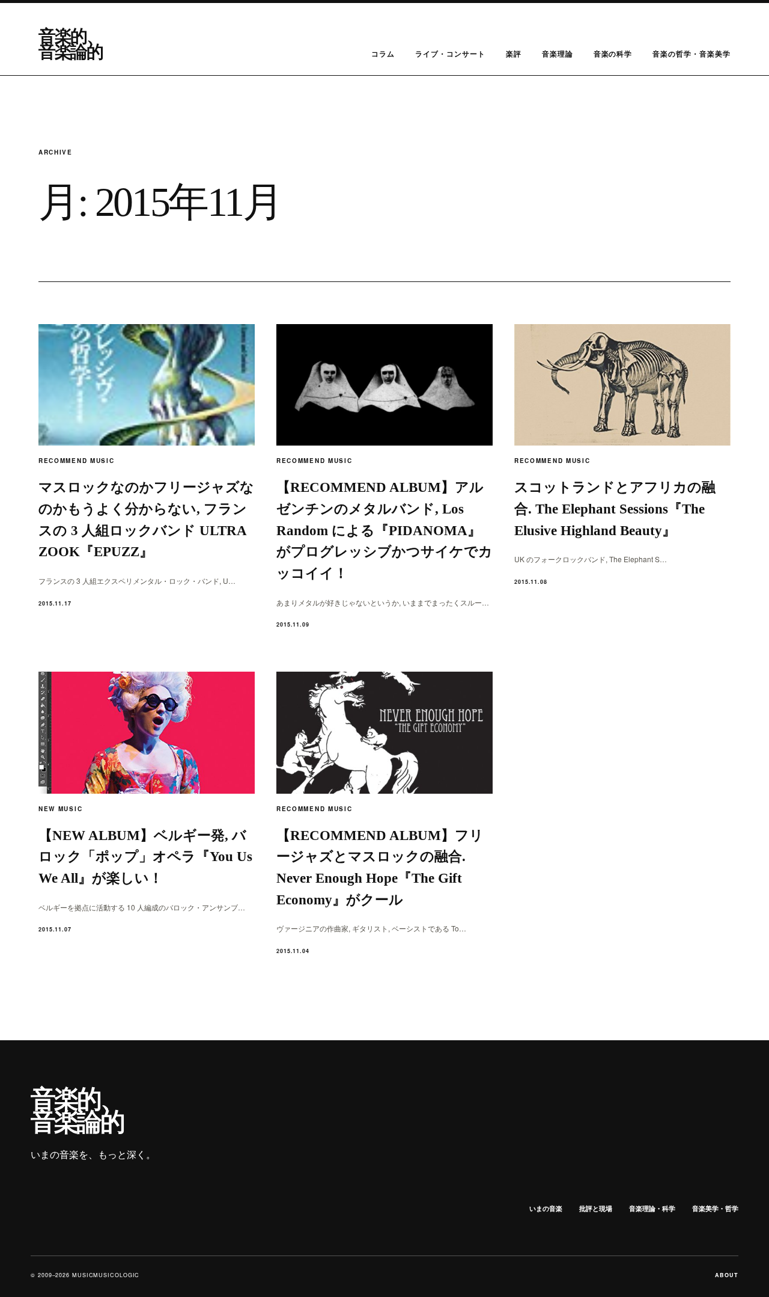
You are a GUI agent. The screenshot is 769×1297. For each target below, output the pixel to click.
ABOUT (726, 1275)
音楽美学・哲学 (715, 1208)
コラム (383, 53)
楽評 (513, 53)
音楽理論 (557, 53)
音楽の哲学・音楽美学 (691, 53)
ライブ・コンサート (450, 53)
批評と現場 (595, 1208)
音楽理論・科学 (652, 1208)
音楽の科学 (613, 53)
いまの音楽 (545, 1208)
